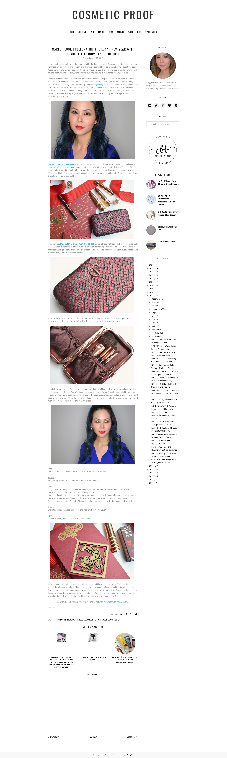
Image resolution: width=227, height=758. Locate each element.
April (153, 326)
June (153, 319)
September (156, 309)
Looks (110, 31)
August (154, 312)
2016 (151, 466)
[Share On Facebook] (126, 614)
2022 (151, 278)
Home (72, 31)
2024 (151, 271)
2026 (151, 265)
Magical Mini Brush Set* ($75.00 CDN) (77, 244)
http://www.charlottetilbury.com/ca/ (114, 602)
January (154, 336)
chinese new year (84, 620)
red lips (118, 620)
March (154, 329)
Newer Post (54, 737)
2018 (151, 292)
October (154, 305)
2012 (151, 479)
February (155, 333)
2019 (151, 288)
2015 (151, 469)
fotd (96, 620)
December (155, 299)
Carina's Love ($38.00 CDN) (60, 164)
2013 (151, 476)
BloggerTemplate (128, 755)
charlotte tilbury (64, 620)
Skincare (120, 31)
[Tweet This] (121, 614)
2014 (151, 472)
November (156, 302)
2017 (151, 295)
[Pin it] (136, 614)
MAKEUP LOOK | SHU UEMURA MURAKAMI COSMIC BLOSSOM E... (165, 393)
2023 (151, 275)
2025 (151, 268)
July (152, 316)
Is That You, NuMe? (167, 241)
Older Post (132, 737)
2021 (151, 282)
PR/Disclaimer (151, 31)
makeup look (106, 620)
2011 (151, 483)
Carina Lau (109, 87)
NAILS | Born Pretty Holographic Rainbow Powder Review (164, 415)
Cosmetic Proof (113, 14)
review (99, 84)
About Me (82, 31)
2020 (151, 285)
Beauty (101, 31)
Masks (130, 31)
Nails (92, 31)
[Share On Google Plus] (131, 614)
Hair (139, 31)
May (153, 322)
